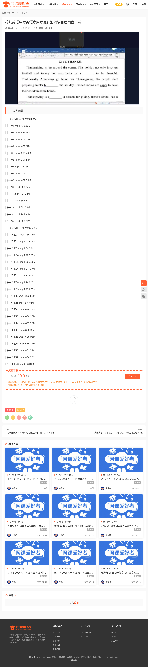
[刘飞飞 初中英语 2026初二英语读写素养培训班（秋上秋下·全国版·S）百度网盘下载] (121, 460)
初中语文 (20, 475)
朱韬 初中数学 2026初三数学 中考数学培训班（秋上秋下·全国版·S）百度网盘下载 (121, 525)
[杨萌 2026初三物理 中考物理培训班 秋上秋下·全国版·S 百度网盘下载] (74, 506)
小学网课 (52, 4)
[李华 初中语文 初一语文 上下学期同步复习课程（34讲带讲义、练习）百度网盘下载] (27, 460)
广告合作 (114, 641)
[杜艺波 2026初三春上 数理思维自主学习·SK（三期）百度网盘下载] (74, 460)
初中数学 (59, 475)
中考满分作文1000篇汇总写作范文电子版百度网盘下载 (29, 432)
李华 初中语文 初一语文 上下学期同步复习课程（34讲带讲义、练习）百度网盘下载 (26, 478)
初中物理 (59, 522)
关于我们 (114, 632)
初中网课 (66, 4)
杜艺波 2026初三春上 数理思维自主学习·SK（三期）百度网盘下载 (74, 478)
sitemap (74, 660)
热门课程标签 (86, 632)
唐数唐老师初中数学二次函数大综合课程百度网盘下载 (118, 432)
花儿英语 (20, 410)
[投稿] (127, 4)
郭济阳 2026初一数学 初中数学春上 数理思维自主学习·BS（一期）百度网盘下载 (120, 572)
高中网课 (80, 4)
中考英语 (10, 410)
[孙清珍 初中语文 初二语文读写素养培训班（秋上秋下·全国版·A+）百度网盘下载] (27, 506)
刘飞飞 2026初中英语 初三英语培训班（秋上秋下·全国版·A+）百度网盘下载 (27, 572)
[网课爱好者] (15, 4)
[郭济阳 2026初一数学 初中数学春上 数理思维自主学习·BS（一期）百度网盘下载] (121, 553)
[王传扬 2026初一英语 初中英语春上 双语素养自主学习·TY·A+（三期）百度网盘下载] (74, 553)
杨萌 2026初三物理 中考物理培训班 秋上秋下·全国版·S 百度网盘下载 (72, 525)
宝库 (106, 4)
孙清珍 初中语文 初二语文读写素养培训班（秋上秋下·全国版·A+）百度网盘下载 (26, 525)
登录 (76, 602)
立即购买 (132, 376)
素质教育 (94, 4)
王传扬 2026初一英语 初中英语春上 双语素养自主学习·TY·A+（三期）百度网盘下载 (74, 572)
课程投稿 (84, 637)
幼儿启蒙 (38, 4)
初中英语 (48, 28)
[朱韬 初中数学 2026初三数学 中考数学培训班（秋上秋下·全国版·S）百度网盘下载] (121, 506)
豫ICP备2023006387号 (38, 657)
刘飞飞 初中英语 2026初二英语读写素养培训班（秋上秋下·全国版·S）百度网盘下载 (121, 478)
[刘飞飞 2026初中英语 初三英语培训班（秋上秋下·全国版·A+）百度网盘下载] (27, 553)
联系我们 (114, 637)
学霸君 (11, 28)
